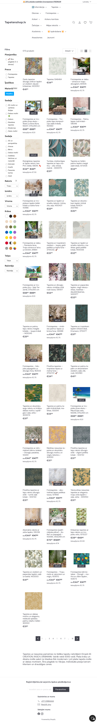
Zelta (14, 243)
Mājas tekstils (52, 25)
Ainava (10, 146)
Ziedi (10, 176)
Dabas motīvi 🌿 (13, 114)
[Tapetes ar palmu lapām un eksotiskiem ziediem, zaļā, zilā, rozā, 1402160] (81, 361)
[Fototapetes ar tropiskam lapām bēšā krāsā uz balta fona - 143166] (33, 197)
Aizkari (35, 19)
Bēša (6, 221)
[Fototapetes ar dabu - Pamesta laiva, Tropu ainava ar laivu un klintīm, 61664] (33, 239)
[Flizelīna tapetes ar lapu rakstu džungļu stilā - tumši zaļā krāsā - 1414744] (33, 485)
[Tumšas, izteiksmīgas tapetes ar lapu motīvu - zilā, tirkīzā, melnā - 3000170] (57, 156)
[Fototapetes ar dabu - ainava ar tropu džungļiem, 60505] (81, 74)
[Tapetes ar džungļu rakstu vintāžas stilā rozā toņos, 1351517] (57, 279)
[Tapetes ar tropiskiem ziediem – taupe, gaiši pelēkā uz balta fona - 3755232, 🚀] (57, 238)
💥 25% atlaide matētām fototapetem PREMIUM (42, 2)
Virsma (8, 201)
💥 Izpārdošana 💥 (56, 31)
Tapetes (55, 7)
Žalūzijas (36, 25)
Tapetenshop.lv (15, 22)
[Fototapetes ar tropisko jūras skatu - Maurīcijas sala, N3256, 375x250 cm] (81, 402)
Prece (8, 69)
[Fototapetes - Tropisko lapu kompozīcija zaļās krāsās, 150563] (57, 115)
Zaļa (14, 227)
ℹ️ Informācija (38, 7)
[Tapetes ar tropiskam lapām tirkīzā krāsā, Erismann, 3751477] (81, 320)
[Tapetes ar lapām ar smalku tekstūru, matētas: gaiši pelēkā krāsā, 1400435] (81, 238)
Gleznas (35, 13)
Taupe (6, 227)
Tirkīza (10, 232)
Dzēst (15, 88)
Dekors (10, 119)
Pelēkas (14, 221)
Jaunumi (50, 37)
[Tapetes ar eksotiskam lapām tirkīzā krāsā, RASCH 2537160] (81, 196)
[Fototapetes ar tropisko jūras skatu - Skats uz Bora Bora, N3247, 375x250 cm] (33, 115)
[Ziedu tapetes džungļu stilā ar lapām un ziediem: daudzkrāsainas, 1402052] (33, 74)
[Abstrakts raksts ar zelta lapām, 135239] (33, 524)
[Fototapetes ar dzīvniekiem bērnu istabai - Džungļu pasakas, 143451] (33, 444)
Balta (6, 216)
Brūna (14, 216)
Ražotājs (9, 265)
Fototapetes (51, 13)
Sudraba (6, 248)
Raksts (8, 181)
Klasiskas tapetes (11, 123)
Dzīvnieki (11, 164)
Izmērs (8, 191)
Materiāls (10, 88)
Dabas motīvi (13, 153)
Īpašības (9, 82)
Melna (10, 216)
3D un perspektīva (12, 142)
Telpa (8, 255)
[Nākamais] (77, 638)
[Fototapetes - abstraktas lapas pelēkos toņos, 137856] (57, 485)
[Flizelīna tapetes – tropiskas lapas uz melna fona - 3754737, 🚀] (57, 361)
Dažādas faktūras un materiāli (12, 158)
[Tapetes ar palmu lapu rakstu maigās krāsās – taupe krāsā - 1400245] (33, 321)
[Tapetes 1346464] (57, 70)
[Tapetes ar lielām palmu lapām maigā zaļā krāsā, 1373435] (81, 155)
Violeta (14, 232)
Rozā (14, 237)
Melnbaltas (10, 243)
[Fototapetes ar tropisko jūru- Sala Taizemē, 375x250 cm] (33, 280)
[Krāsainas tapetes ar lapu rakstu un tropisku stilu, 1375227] (81, 525)
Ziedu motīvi (12, 131)
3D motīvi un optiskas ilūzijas (13, 107)
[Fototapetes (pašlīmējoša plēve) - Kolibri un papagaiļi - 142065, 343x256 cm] (57, 526)
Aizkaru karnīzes (52, 19)
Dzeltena (6, 237)
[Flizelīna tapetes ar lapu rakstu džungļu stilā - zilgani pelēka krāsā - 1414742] (81, 443)
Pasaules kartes (11, 171)
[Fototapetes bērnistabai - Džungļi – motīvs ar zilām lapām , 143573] (81, 568)
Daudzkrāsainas (14, 248)
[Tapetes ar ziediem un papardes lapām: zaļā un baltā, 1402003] (33, 566)
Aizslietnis (36, 31)
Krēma (10, 221)
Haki (10, 227)
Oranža (10, 237)
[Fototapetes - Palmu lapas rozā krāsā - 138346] (81, 114)
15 (72, 638)
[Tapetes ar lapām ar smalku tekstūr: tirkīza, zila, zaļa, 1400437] (57, 194)
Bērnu (10, 149)
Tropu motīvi (9, 186)
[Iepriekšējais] (38, 638)
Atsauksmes (37, 37)
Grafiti (10, 167)
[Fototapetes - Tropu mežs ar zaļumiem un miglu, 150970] (57, 567)
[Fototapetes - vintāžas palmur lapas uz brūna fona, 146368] (57, 321)
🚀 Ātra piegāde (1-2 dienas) (13, 61)
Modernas (12, 128)
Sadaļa (8, 100)
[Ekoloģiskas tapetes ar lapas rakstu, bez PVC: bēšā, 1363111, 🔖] (33, 156)
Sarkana (6, 243)
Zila (6, 232)
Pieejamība (11, 54)
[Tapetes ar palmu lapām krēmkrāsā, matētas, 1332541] (57, 400)
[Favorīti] (85, 22)
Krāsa (8, 211)
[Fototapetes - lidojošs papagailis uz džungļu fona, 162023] (33, 361)
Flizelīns (9, 94)
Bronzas (10, 248)
